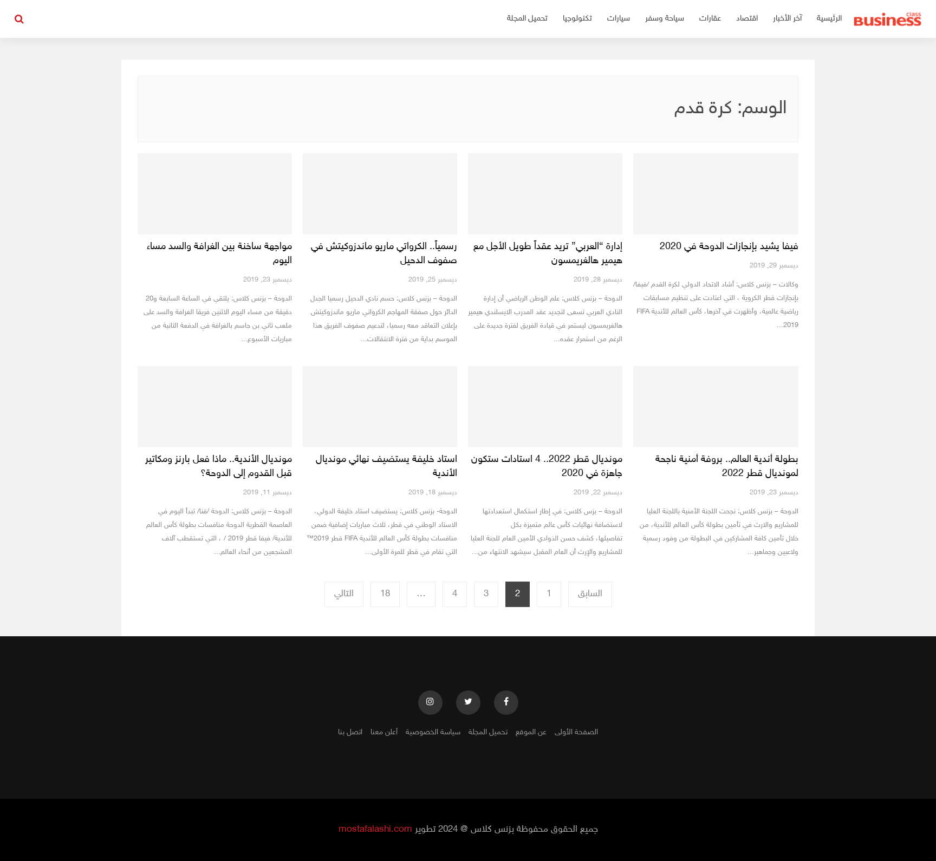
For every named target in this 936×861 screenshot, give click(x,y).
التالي (344, 594)
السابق (590, 594)
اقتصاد (747, 18)
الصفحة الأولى (576, 732)
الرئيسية (829, 18)
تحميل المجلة (527, 18)
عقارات (710, 18)
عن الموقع (531, 732)
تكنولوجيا (577, 18)
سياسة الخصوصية (433, 732)
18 (385, 594)
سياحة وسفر (664, 18)
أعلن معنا (384, 732)
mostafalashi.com (375, 829)
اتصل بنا (350, 732)
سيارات (618, 18)
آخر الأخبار (787, 18)
